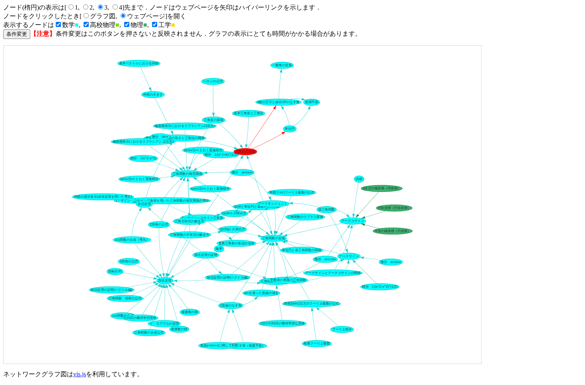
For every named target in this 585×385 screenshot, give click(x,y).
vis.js (79, 374)
